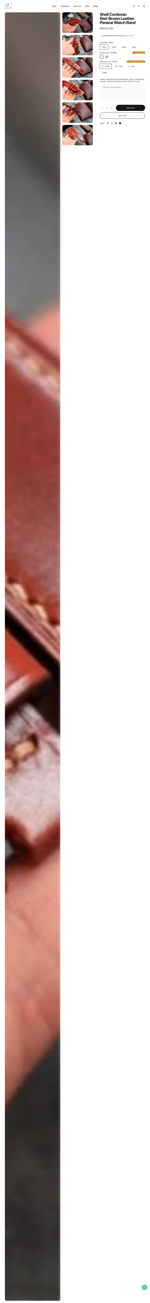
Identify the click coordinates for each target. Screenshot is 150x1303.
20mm (104, 47)
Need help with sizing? (137, 61)
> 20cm (104, 72)
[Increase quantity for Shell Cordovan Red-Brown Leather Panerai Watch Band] (111, 108)
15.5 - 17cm (119, 66)
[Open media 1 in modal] (32, 656)
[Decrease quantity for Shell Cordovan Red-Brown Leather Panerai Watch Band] (102, 108)
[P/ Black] (106, 56)
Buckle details (140, 52)
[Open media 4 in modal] (77, 67)
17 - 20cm (131, 66)
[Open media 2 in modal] (77, 22)
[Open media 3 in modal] (77, 45)
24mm (124, 47)
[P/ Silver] (101, 56)
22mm (114, 47)
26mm (134, 47)
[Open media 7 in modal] (77, 135)
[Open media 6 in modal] (77, 112)
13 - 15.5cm (105, 66)
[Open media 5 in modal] (77, 90)
